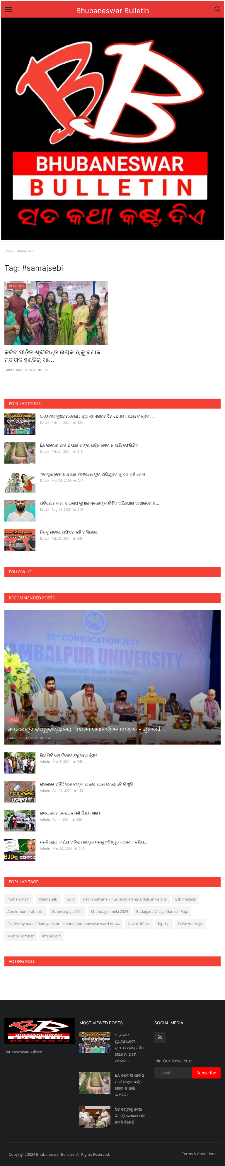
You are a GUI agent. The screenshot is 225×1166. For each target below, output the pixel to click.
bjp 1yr (164, 923)
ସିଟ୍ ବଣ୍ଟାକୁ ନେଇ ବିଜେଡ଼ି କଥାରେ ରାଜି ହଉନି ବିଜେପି (130, 1115)
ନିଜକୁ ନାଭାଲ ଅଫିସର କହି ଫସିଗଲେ (69, 531)
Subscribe (206, 1073)
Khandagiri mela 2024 (109, 911)
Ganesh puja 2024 (67, 911)
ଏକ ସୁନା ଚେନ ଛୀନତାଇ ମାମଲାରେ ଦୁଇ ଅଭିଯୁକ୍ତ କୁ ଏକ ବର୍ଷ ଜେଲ (92, 473)
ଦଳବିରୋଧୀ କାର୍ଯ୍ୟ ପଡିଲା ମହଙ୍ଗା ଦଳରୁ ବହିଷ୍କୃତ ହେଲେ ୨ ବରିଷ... (93, 841)
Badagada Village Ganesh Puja (162, 911)
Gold (71, 899)
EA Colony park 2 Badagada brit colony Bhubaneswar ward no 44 (63, 923)
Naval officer (139, 923)
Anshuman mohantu (25, 911)
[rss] (160, 1037)
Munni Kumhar (20, 936)
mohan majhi (18, 899)
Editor (9, 370)
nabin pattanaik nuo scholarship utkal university (125, 899)
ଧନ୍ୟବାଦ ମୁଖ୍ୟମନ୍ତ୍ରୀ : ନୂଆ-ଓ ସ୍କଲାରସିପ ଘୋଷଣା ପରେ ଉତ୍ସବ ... (97, 416)
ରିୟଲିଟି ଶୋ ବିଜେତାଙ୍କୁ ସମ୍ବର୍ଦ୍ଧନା (68, 754)
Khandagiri (51, 936)
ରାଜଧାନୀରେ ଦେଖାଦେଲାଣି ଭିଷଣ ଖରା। (70, 812)
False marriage (190, 923)
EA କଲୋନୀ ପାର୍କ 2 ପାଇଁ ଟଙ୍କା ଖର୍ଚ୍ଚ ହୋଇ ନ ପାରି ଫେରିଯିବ (89, 445)
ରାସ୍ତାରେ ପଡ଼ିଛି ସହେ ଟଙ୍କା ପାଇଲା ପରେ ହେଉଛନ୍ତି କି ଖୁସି (86, 783)
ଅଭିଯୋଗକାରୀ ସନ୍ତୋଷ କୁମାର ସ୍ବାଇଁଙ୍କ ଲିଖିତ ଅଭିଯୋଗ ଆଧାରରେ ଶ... (99, 502)
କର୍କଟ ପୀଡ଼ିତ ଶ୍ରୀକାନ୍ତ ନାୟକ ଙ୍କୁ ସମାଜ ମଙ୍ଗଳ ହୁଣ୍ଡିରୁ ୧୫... (52, 356)
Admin (45, 761)
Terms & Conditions (199, 1153)
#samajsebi (48, 899)
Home (8, 251)
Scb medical (185, 899)
